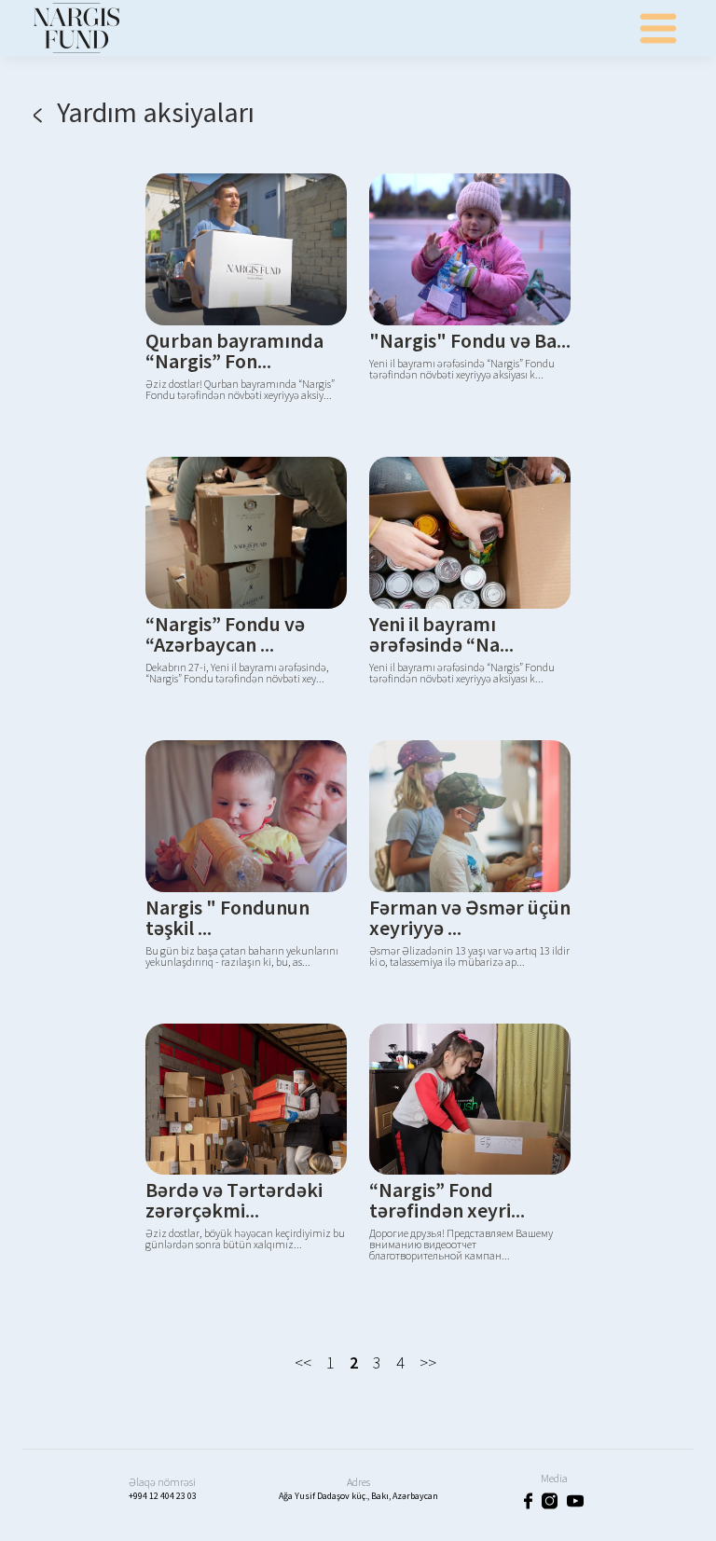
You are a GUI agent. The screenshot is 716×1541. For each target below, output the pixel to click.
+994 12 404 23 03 (163, 1496)
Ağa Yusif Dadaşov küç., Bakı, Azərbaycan (358, 1496)
